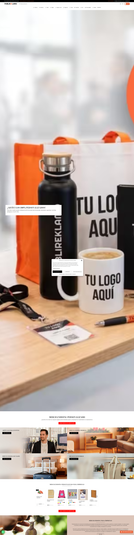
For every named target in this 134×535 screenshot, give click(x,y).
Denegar (67, 271)
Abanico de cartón (39, 497)
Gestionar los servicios (56, 268)
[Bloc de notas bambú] (51, 494)
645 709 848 (110, 1)
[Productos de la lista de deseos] (122, 4)
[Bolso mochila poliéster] (61, 494)
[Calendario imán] (83, 494)
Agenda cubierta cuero (93, 500)
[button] (81, 260)
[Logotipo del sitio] (10, 3)
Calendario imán (82, 502)
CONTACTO (127, 1)
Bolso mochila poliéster (61, 500)
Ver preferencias (77, 271)
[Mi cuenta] (120, 4)
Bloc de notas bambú (50, 500)
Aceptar (57, 271)
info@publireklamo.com (119, 1)
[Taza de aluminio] (72, 494)
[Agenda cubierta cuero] (93, 494)
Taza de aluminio (70, 500)
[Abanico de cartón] (40, 492)
